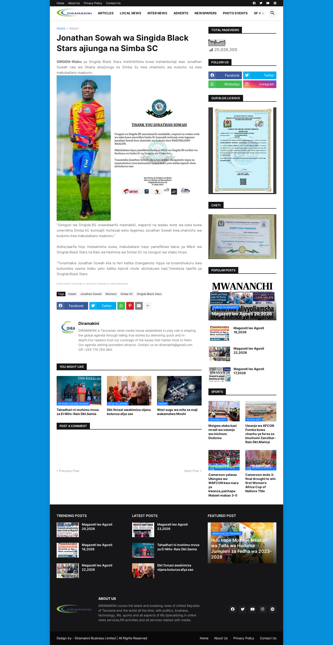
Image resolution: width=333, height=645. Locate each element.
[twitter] (261, 3)
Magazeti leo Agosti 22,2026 (249, 350)
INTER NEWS (157, 13)
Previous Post (69, 471)
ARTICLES (105, 13)
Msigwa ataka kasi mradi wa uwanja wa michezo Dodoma (222, 432)
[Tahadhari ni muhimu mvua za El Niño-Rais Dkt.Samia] (143, 550)
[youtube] (268, 3)
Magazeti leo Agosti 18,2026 (249, 330)
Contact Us (113, 3)
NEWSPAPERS (206, 13)
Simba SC (127, 294)
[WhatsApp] (121, 306)
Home (60, 3)
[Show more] (148, 306)
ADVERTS (181, 13)
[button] (261, 13)
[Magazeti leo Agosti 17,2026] (219, 374)
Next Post (191, 471)
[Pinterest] (130, 306)
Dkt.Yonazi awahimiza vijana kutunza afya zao (129, 412)
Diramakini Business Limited (95, 638)
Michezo (111, 294)
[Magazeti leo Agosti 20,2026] (68, 529)
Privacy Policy (93, 3)
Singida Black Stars (149, 294)
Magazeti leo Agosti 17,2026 (249, 371)
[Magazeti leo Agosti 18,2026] (219, 333)
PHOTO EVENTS (235, 13)
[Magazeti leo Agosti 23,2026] (143, 529)
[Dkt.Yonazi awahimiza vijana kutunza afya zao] (143, 570)
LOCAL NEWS (130, 13)
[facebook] (254, 3)
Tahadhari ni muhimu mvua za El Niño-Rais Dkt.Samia (78, 412)
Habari (74, 28)
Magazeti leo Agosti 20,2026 (97, 526)
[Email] (139, 306)
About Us (74, 3)
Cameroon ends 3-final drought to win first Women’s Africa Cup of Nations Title (260, 483)
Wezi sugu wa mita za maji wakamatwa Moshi (177, 412)
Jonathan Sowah (91, 294)
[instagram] (262, 609)
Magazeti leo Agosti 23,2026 (172, 526)
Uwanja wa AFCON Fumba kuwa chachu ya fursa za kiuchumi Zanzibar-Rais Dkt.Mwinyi (260, 434)
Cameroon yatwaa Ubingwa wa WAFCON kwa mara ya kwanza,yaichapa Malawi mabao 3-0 (223, 485)
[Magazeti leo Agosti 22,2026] (219, 353)
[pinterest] (275, 3)
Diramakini (88, 323)
